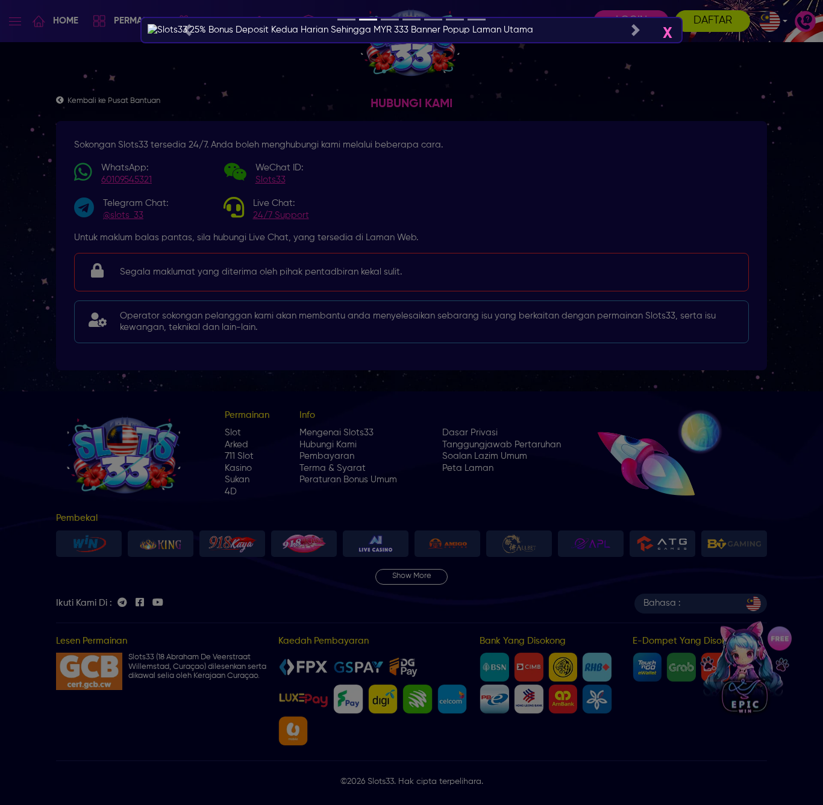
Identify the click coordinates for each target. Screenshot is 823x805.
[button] (187, 30)
